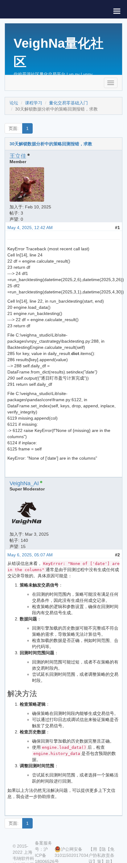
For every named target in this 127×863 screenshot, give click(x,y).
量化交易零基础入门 (68, 102)
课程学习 (33, 102)
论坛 (14, 102)
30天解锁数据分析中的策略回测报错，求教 (51, 143)
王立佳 (18, 156)
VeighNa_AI (24, 483)
